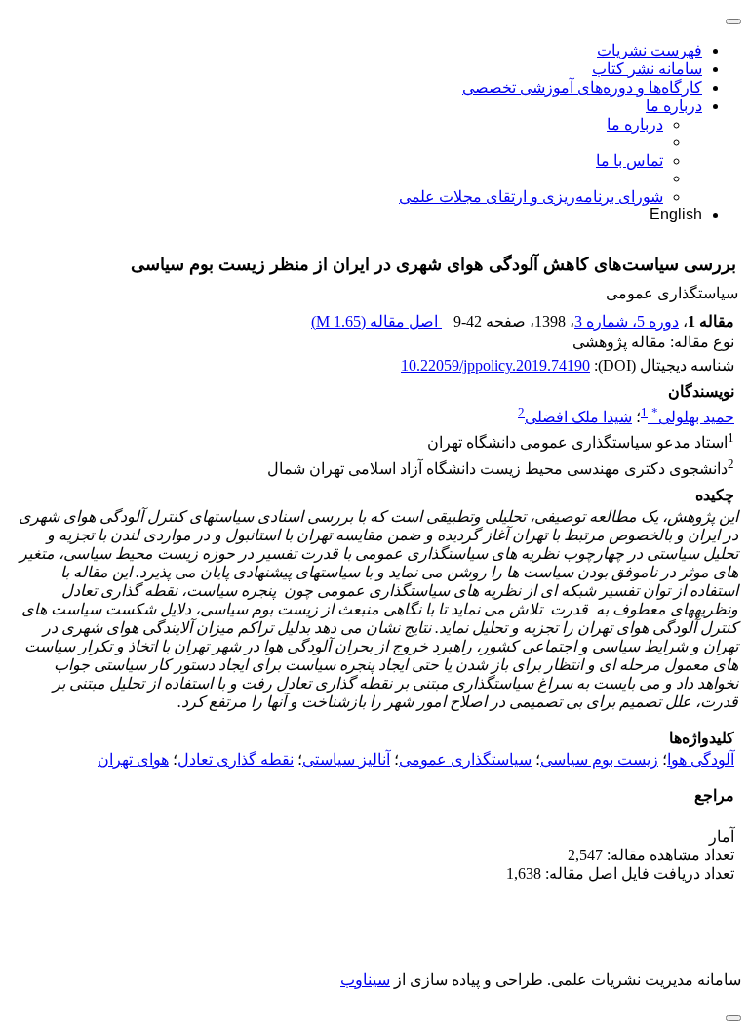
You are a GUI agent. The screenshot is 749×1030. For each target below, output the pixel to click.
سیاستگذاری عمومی (465, 759)
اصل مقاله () (376, 321)
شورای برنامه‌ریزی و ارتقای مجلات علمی (531, 196)
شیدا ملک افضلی (578, 417)
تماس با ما (629, 160)
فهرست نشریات (649, 50)
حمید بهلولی (692, 417)
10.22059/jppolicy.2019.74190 (495, 365)
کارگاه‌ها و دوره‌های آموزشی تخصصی (582, 87)
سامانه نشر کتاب (647, 68)
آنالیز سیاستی (346, 759)
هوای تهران (133, 759)
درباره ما (674, 106)
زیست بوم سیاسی (599, 759)
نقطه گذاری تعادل (235, 759)
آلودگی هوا (700, 759)
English (676, 214)
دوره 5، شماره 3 (626, 321)
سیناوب (365, 979)
